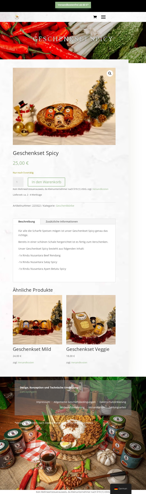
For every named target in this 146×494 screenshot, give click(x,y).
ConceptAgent (28, 391)
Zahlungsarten (117, 407)
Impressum (43, 402)
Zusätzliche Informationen (62, 221)
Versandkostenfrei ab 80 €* (73, 4)
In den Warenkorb (46, 182)
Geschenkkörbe (65, 205)
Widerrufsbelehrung (72, 407)
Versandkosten (100, 189)
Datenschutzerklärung (113, 402)
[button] (110, 73)
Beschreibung (26, 221)
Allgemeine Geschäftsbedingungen (75, 402)
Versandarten (96, 407)
